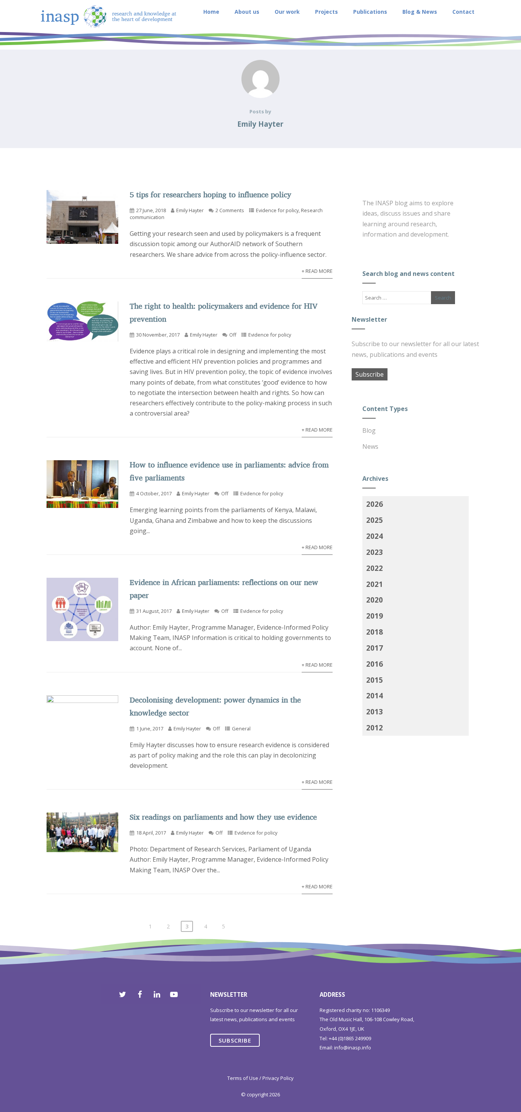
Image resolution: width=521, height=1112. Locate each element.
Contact (463, 11)
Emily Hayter (190, 210)
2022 (374, 568)
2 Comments (229, 210)
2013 (374, 711)
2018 (374, 632)
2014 (374, 695)
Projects (326, 11)
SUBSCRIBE (235, 1040)
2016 (374, 664)
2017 (374, 648)
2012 (374, 727)
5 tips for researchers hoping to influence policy (210, 194)
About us (247, 11)
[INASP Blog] (108, 45)
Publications (370, 11)
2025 (374, 520)
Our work (287, 11)
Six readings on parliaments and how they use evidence (223, 817)
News (370, 446)
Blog (369, 430)
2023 (374, 552)
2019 (374, 615)
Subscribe (369, 374)
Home (211, 11)
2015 (374, 680)
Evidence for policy (277, 210)
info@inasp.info (352, 1047)
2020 (374, 599)
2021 (374, 584)
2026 (374, 504)
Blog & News (419, 11)
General (241, 728)
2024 (374, 536)
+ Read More (317, 271)
